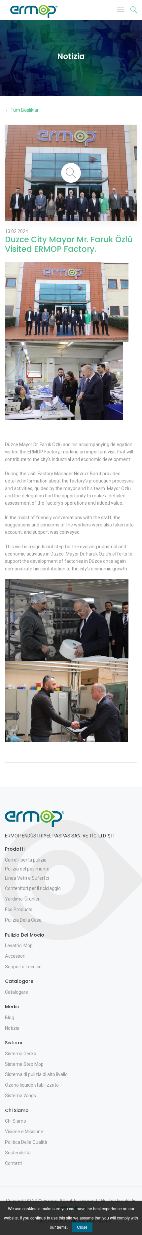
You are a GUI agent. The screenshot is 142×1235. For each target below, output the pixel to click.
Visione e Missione (24, 1131)
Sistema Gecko (20, 1053)
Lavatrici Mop (19, 945)
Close (82, 1227)
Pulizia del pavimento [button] (27, 868)
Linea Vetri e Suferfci (27, 878)
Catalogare (16, 992)
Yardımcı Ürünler (22, 899)
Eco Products (18, 909)
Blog (9, 1017)
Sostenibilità (18, 1152)
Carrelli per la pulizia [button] (26, 860)
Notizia (12, 1028)
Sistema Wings (20, 1095)
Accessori (15, 956)
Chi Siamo (15, 1121)
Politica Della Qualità (26, 1142)
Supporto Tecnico (23, 966)
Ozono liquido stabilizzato (32, 1085)
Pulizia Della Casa (23, 920)
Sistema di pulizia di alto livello (36, 1074)
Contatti (13, 1163)
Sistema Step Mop (24, 1064)
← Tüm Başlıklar (22, 110)
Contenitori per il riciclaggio (33, 888)
